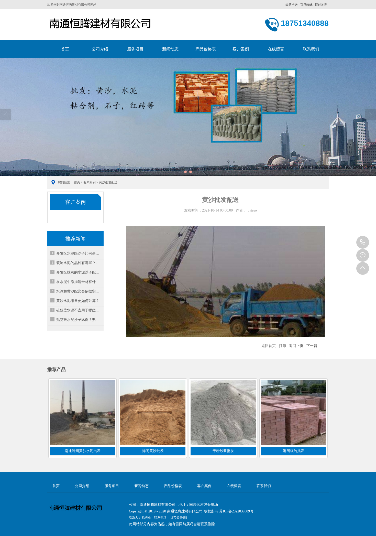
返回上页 (296, 346)
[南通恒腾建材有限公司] (111, 26)
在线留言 (276, 49)
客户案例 (241, 49)
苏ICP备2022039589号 (236, 511)
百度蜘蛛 (306, 4)
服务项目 (135, 49)
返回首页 (268, 346)
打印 (282, 346)
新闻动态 (170, 49)
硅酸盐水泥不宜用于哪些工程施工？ (79, 310)
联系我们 (311, 49)
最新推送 (291, 4)
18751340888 (362, 242)
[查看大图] (225, 336)
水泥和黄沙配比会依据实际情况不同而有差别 (79, 291)
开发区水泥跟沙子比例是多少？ (79, 253)
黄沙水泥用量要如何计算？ (77, 301)
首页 (65, 49)
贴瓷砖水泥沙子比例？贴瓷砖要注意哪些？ (79, 320)
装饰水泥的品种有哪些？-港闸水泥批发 (79, 263)
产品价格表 (205, 49)
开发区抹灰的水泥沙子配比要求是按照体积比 (79, 272)
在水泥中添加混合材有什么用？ (79, 282)
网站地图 (321, 4)
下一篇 (311, 346)
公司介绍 (100, 49)
